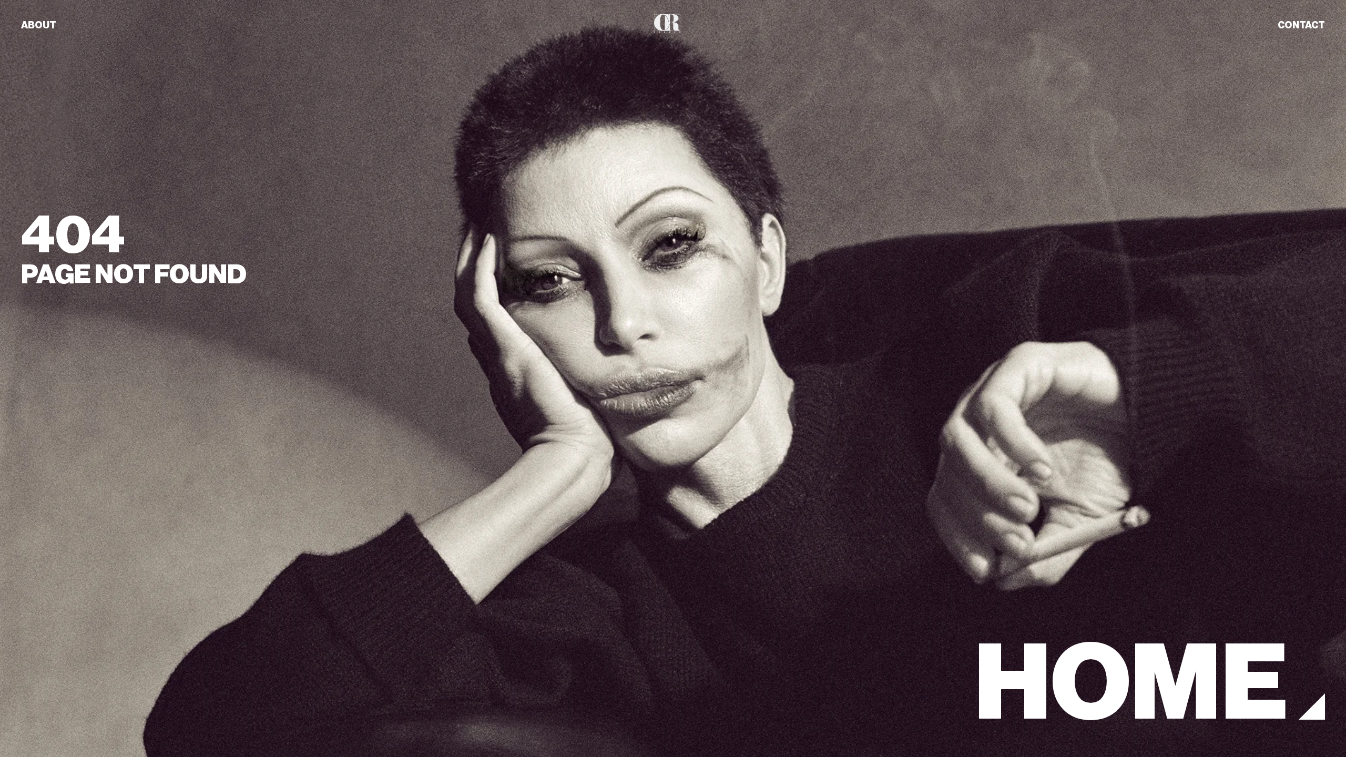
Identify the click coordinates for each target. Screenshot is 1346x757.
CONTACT (1301, 25)
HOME (1131, 683)
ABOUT (38, 25)
